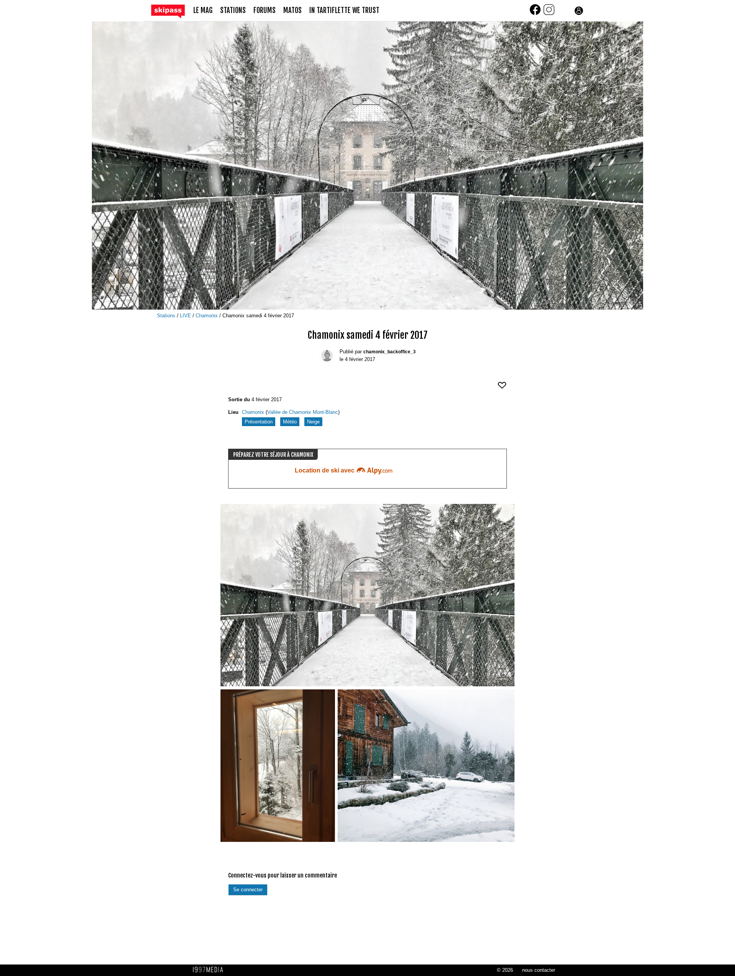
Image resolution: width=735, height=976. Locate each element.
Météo (290, 422)
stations (233, 10)
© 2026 (505, 970)
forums (264, 10)
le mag (202, 10)
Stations (167, 315)
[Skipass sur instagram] (549, 14)
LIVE (186, 315)
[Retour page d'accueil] (172, 11)
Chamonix (207, 315)
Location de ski (325, 470)
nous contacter (538, 970)
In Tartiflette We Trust (344, 10)
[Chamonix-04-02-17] (367, 595)
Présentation (259, 422)
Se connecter (248, 889)
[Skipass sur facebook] (536, 14)
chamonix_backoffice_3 (389, 351)
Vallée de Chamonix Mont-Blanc (302, 412)
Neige (313, 422)
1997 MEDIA (210, 970)
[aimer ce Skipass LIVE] (502, 388)
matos (292, 10)
